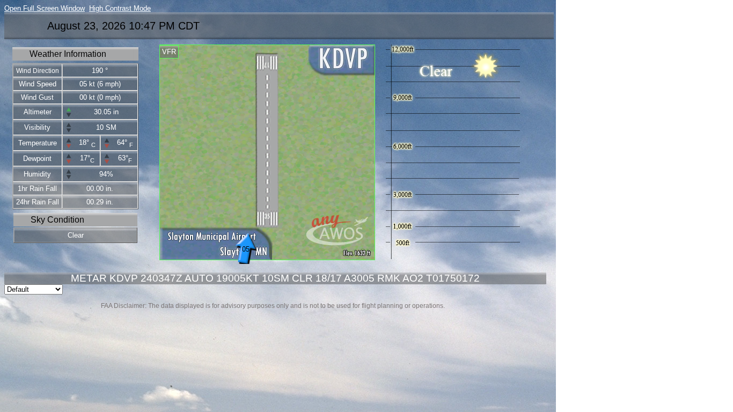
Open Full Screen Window (44, 8)
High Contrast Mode (120, 8)
